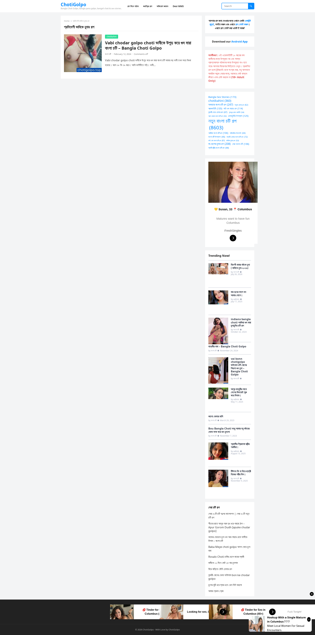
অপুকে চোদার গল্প (241, 105)
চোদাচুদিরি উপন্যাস (238, 115)
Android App (239, 41)
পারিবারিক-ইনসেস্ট (238, 133)
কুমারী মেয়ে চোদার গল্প (217, 112)
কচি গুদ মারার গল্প (233, 108)
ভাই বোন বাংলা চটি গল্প (216, 140)
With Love (160, 629)
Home (67, 21)
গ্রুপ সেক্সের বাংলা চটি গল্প (217, 116)
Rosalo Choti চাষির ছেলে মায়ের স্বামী (226, 556)
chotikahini (111, 36)
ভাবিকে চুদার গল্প (232, 140)
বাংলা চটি (108, 54)
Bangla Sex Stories (222, 97)
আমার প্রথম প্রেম (215, 591)
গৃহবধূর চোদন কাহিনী (236, 112)
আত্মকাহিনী (215, 108)
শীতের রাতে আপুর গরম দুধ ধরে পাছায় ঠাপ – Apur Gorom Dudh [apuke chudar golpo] (229, 527)
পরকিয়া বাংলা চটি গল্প (218, 132)
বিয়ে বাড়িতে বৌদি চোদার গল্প (220, 569)
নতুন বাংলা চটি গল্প (222, 124)
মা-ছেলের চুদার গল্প (219, 144)
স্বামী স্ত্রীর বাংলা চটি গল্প (218, 147)
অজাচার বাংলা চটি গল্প (220, 104)
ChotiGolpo (73, 4)
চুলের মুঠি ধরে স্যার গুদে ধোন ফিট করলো (225, 585)
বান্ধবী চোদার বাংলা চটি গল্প (237, 136)
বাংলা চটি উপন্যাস (216, 136)
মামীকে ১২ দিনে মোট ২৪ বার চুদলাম (223, 563)
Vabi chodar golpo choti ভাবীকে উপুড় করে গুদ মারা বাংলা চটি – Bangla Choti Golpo (148, 45)
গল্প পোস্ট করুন (242, 24)
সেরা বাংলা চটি (240, 143)
